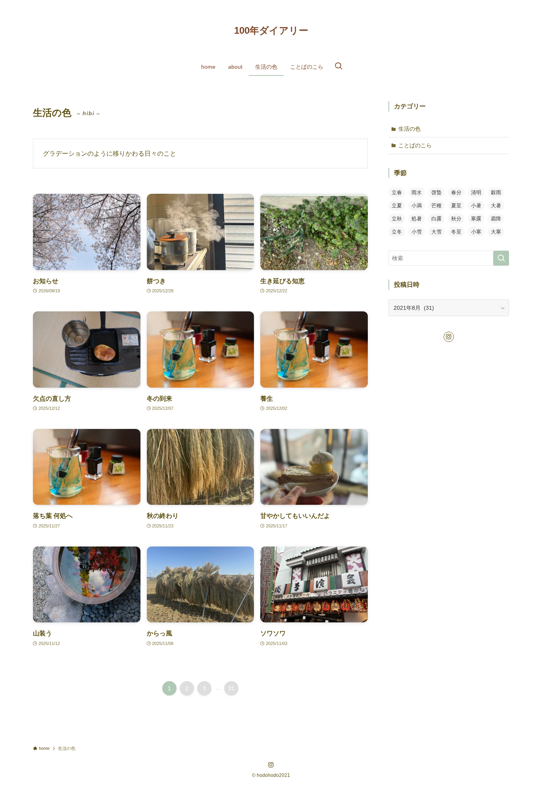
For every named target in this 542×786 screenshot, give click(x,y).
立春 (397, 192)
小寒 (476, 232)
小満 (416, 206)
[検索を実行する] (501, 258)
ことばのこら (415, 145)
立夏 (397, 206)
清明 (476, 192)
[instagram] (449, 337)
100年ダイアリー (271, 30)
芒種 (436, 206)
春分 (456, 192)
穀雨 (496, 192)
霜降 (496, 219)
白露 (436, 219)
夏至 (456, 206)
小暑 (476, 206)
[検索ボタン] (338, 67)
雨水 (416, 192)
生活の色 (409, 129)
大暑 (496, 206)
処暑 (416, 219)
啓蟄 (436, 192)
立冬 (397, 232)
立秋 (397, 219)
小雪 (416, 232)
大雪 (436, 232)
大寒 (496, 232)
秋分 (456, 219)
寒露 (476, 219)
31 (231, 688)
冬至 (456, 232)
